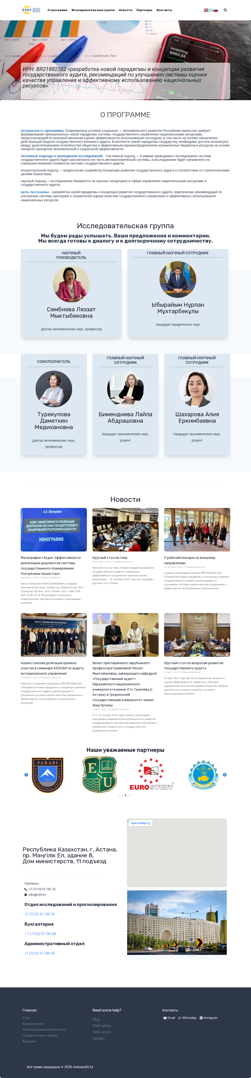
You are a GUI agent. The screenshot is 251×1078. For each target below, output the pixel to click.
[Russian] (216, 10)
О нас (26, 1018)
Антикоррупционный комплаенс (44, 1029)
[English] (206, 10)
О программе (57, 10)
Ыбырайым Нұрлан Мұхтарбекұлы (178, 308)
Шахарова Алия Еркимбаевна (197, 417)
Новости (125, 10)
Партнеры (145, 10)
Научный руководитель (71, 255)
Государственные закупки (40, 1035)
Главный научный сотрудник (178, 253)
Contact (98, 1038)
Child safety (101, 1026)
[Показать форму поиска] (225, 10)
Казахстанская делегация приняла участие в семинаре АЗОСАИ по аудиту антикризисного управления (52, 668)
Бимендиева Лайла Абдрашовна (125, 417)
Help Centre (101, 1032)
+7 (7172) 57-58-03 (39, 953)
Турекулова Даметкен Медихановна (54, 421)
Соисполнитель (54, 361)
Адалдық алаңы (33, 1023)
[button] (118, 795)
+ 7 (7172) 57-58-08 (40, 934)
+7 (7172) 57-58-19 (39, 914)
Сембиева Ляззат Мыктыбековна (71, 312)
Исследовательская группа (93, 10)
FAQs (96, 1020)
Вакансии (28, 1041)
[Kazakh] (211, 10)
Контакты (164, 10)
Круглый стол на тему (110, 558)
